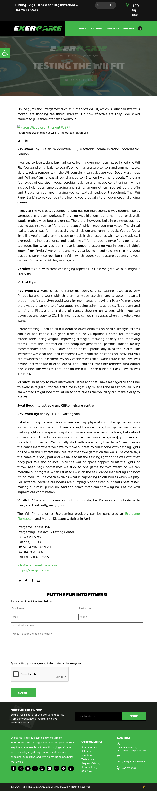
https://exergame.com (33, 570)
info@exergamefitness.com (37, 565)
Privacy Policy (89, 767)
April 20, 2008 (73, 56)
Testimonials (88, 759)
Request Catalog (90, 763)
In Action (86, 755)
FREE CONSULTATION (78, 80)
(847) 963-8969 (135, 10)
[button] (5, 53)
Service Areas (89, 747)
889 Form (86, 771)
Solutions (86, 751)
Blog (61, 56)
